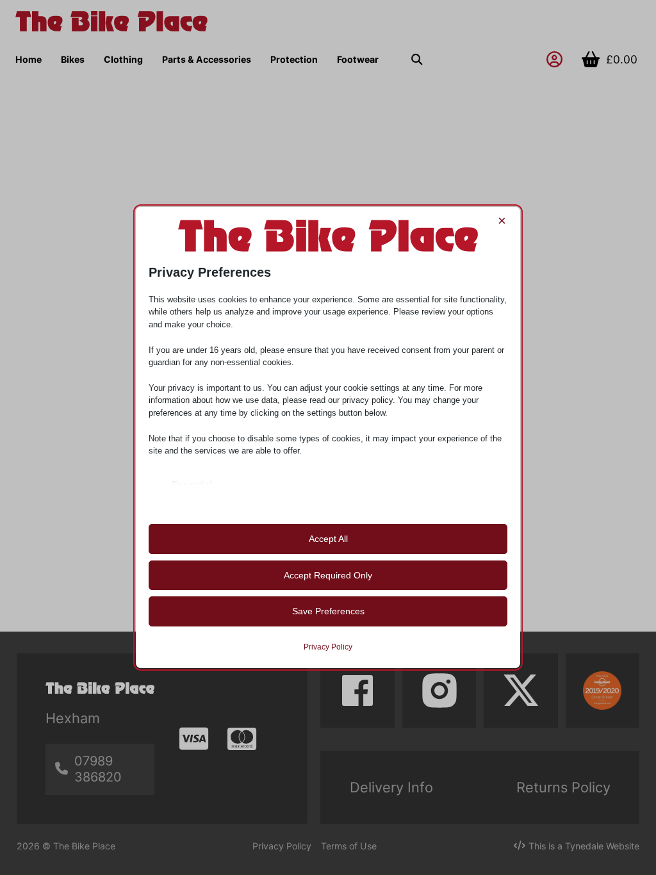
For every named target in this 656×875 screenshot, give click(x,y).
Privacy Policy (328, 646)
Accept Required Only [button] (328, 575)
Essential (192, 484)
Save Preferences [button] (328, 611)
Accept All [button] (328, 539)
